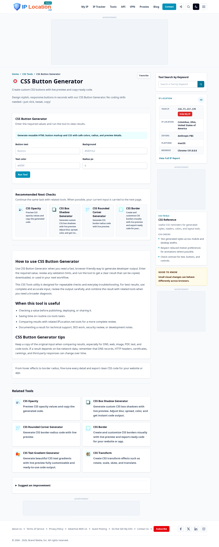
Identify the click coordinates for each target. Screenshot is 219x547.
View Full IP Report (169, 158)
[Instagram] (204, 529)
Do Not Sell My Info (122, 528)
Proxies (144, 6)
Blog (156, 6)
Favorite (143, 75)
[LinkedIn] (196, 529)
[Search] (188, 7)
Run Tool (23, 174)
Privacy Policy (56, 528)
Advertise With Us (77, 528)
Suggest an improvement (34, 485)
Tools (113, 6)
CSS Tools (27, 74)
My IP (84, 6)
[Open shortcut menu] (204, 7)
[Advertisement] (109, 42)
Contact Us (143, 528)
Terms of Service (35, 528)
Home (15, 74)
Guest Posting (99, 528)
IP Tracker (99, 6)
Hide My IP (185, 114)
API (123, 6)
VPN (132, 6)
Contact (169, 6)
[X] (188, 529)
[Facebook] (180, 529)
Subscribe (161, 528)
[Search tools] (201, 84)
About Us (17, 528)
